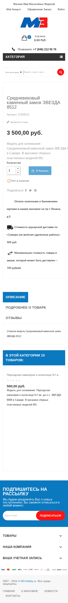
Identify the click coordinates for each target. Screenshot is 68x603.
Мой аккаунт (13, 9)
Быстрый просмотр (28, 389)
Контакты (13, 595)
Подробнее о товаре (26, 307)
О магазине (29, 591)
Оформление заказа (39, 9)
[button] (34, 37)
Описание (15, 297)
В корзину (42, 170)
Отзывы (14, 318)
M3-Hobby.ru (28, 581)
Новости (51, 591)
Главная (9, 591)
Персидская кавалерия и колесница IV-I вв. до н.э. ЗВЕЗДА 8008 (34, 374)
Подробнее (36, 389)
